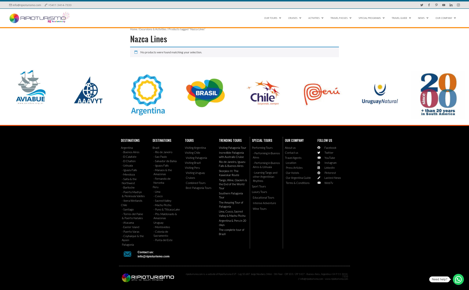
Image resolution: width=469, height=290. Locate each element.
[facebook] (429, 4)
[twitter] (421, 4)
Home (133, 29)
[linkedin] (451, 4)
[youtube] (443, 4)
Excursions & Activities (152, 29)
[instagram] (458, 4)
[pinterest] (436, 4)
